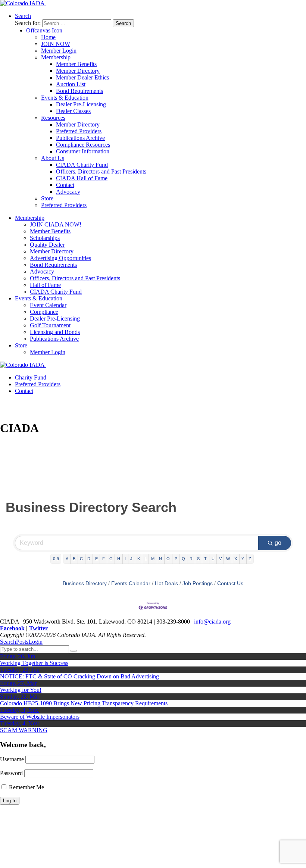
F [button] (103, 558)
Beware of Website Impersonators (39, 717)
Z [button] (250, 558)
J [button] (131, 558)
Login (35, 641)
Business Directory (85, 583)
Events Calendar (130, 583)
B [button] (74, 558)
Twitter (38, 628)
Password (11, 773)
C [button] (81, 558)
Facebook (12, 628)
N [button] (160, 558)
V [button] (220, 558)
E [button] (96, 558)
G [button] (111, 558)
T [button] (205, 558)
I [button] (125, 558)
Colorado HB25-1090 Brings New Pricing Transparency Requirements (84, 703)
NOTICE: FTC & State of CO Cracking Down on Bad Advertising (79, 676)
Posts (22, 641)
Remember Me (25, 787)
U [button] (213, 558)
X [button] (235, 558)
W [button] (228, 558)
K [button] (138, 558)
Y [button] (242, 558)
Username (12, 759)
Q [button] (183, 558)
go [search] (278, 543)
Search (8, 641)
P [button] (176, 558)
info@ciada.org (212, 621)
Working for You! (20, 690)
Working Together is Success (34, 663)
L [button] (145, 558)
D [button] (88, 558)
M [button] (152, 558)
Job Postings (197, 583)
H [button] (118, 558)
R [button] (191, 558)
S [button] (198, 558)
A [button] (67, 558)
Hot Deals (166, 583)
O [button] (168, 558)
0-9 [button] (56, 558)
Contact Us (230, 583)
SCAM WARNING (23, 730)
